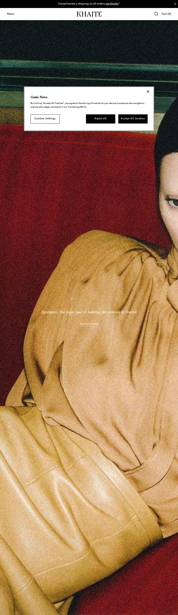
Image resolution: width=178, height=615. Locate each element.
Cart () (166, 14)
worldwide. (112, 3)
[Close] (148, 91)
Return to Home (89, 324)
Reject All (100, 118)
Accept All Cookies (133, 118)
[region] (89, 108)
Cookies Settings (45, 118)
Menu (10, 14)
